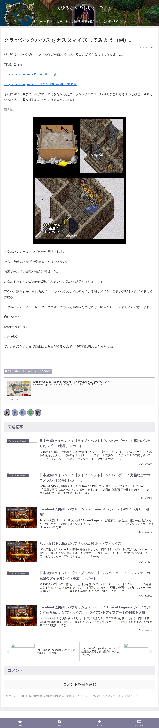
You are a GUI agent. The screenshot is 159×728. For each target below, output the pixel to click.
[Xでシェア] (7, 412)
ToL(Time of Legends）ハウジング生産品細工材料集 (40, 84)
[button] (38, 412)
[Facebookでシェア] (15, 412)
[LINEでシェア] (30, 412)
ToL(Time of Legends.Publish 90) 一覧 (30, 74)
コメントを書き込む (79, 684)
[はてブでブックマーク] (22, 412)
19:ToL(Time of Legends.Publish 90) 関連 (29, 371)
